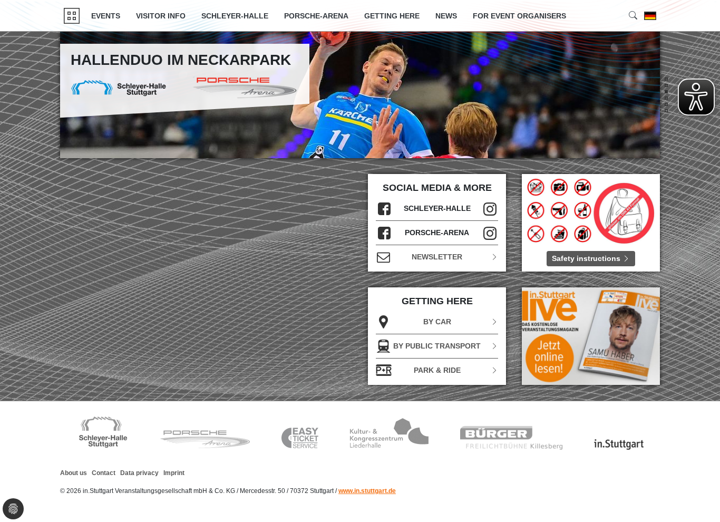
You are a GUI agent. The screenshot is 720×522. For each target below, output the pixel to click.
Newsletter (437, 257)
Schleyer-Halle (234, 16)
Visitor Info (161, 16)
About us (73, 473)
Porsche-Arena (316, 16)
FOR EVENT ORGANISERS (519, 16)
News (446, 16)
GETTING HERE (392, 16)
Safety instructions (587, 258)
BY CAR (437, 321)
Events (105, 16)
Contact (103, 473)
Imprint (173, 473)
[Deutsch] (650, 16)
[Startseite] (72, 16)
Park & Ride (437, 370)
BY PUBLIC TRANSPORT (437, 346)
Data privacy (139, 473)
